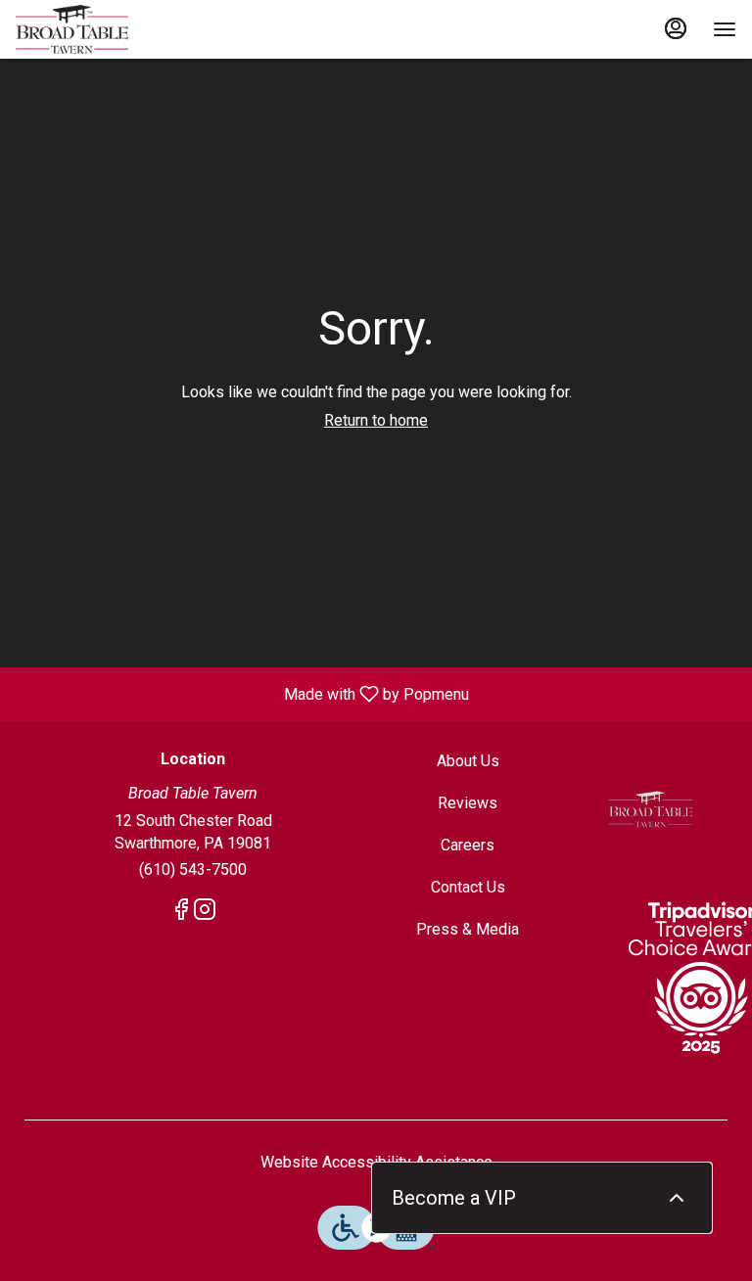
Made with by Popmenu (242, 693)
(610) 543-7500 (193, 869)
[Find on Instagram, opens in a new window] (204, 913)
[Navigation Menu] (724, 29)
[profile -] (675, 28)
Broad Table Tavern (650, 809)
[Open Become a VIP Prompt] (676, 1197)
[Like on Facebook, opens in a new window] (181, 913)
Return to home (376, 420)
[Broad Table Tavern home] (104, 29)
